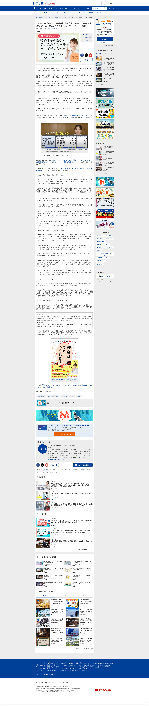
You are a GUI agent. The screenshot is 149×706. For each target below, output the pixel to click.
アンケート (81, 8)
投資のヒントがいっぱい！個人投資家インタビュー (52, 17)
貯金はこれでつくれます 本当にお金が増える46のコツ (64, 379)
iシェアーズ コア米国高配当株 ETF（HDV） (66, 162)
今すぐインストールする (64, 434)
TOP (36, 17)
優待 (61, 8)
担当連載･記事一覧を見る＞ (56, 459)
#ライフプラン (101, 261)
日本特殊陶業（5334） (78, 168)
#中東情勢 (63, 13)
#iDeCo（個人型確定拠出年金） (105, 254)
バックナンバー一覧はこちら (84, 549)
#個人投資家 (86, 34)
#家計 (107, 258)
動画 (50, 8)
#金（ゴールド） (72, 13)
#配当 (107, 244)
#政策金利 (99, 258)
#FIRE (79, 396)
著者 (88, 8)
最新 (45, 8)
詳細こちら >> (46, 471)
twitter (86, 55)
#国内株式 (99, 236)
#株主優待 (99, 244)
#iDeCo (85, 13)
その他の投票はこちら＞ (109, 45)
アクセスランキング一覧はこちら (83, 648)
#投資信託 (90, 13)
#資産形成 (86, 40)
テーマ (73, 8)
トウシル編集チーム (52, 29)
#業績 (98, 250)
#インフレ (99, 264)
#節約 (72, 396)
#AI (53, 13)
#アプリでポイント (100, 13)
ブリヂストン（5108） (64, 168)
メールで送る (90, 55)
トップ (34, 8)
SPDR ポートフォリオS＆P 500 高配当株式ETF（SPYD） (66, 160)
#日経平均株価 (47, 13)
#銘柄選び (108, 236)
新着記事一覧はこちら (108, 173)
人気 (40, 8)
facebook (82, 55)
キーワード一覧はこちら (108, 267)
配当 (56, 8)
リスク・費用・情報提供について (44, 674)
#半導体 (57, 13)
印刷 (85, 60)
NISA (66, 8)
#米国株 (79, 13)
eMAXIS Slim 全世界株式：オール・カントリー (77, 115)
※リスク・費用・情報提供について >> (47, 472)
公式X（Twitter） (106, 276)
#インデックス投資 (86, 37)
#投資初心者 (109, 238)
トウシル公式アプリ (111, 3)
